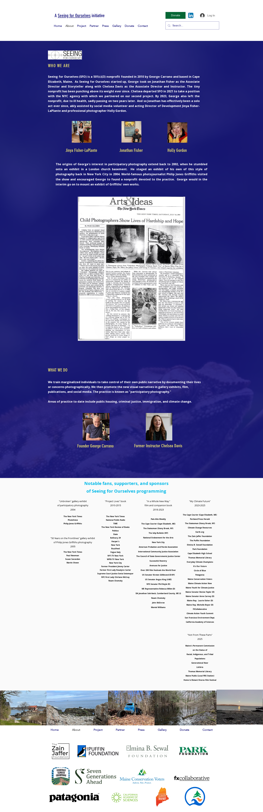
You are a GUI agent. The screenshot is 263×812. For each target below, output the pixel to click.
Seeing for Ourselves (74, 15)
